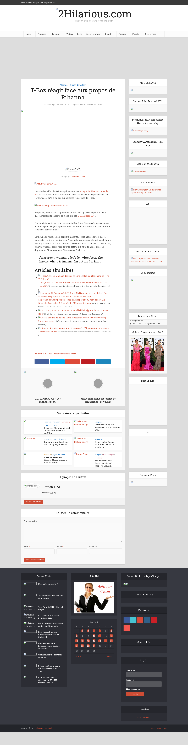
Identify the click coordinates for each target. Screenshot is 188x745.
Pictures (41, 34)
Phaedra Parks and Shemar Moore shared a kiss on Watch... (55, 460)
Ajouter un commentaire (83, 104)
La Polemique (108, 454)
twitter (133, 620)
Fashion (56, 34)
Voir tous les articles (33, 501)
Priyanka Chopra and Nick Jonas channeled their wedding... (57, 430)
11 (100, 636)
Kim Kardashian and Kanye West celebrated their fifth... (48, 634)
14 (77, 641)
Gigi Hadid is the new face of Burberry (50, 656)
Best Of (108, 34)
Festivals (47, 422)
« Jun (78, 656)
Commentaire (30, 521)
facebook (127, 620)
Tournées (98, 458)
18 (100, 641)
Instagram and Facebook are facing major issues (56, 443)
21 (77, 646)
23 (88, 646)
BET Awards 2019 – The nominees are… (48, 616)
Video (159, 728)
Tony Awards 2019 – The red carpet (50, 608)
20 (111, 641)
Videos (69, 34)
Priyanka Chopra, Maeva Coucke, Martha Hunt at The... (49, 668)
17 (94, 641)
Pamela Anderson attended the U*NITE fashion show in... (47, 680)
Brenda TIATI (65, 104)
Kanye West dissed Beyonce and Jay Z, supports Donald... (104, 463)
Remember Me (134, 689)
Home (28, 34)
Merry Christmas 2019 (48, 584)
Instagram (56, 422)
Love (79, 34)
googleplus (140, 620)
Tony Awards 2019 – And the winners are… (50, 596)
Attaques (64, 85)
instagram (147, 620)
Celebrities (150, 34)
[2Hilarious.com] (94, 13)
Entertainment (93, 34)
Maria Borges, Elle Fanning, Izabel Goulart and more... (48, 646)
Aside (153, 728)
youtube (127, 628)
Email (60, 546)
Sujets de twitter (78, 85)
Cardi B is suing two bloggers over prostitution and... (107, 427)
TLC (75, 353)
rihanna (40, 353)
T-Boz (49, 353)
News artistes (26, 2)
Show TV (47, 454)
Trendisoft (48, 728)
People (36, 2)
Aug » (109, 656)
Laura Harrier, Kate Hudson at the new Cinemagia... (50, 624)
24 (94, 646)
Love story (66, 422)
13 (111, 636)
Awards (122, 34)
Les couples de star (48, 2)
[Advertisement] (94, 56)
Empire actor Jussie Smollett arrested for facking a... (105, 444)
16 (88, 641)
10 (94, 636)
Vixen (165, 728)
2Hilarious (39, 728)
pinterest (154, 620)
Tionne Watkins (62, 353)
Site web (93, 546)
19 (105, 641)
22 (82, 646)
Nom (27, 546)
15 (82, 641)
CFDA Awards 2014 (86, 215)
